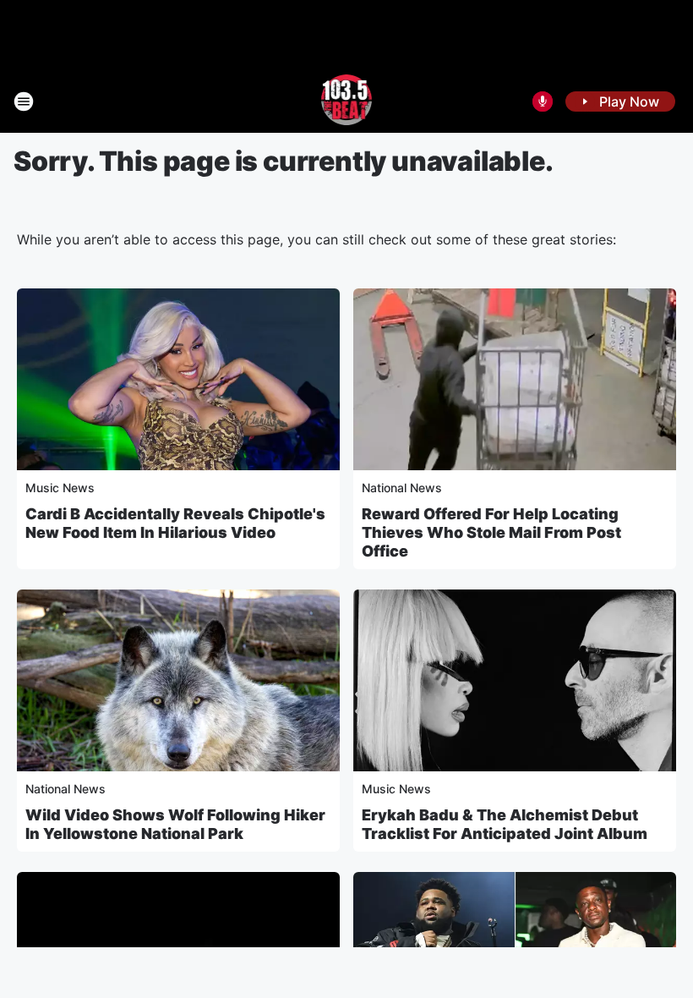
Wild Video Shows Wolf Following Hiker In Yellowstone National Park (175, 824)
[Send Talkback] (542, 101)
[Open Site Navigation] (24, 101)
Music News (60, 487)
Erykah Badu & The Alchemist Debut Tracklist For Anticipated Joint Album (504, 824)
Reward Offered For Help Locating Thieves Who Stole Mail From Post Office (491, 532)
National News (402, 487)
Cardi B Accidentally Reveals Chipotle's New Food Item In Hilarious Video (175, 523)
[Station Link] (347, 101)
